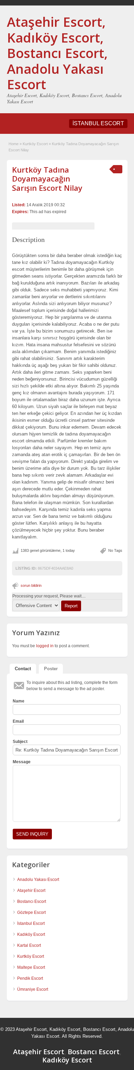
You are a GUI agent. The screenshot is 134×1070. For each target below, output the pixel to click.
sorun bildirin (31, 585)
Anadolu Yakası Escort (38, 879)
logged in (45, 645)
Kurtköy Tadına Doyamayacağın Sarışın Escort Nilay (47, 178)
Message (22, 761)
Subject (20, 741)
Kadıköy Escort (31, 934)
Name (18, 701)
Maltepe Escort (31, 967)
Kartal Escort (29, 945)
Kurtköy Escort (35, 144)
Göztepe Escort (31, 912)
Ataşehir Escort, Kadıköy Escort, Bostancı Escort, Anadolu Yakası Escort (57, 53)
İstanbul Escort (31, 923)
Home (14, 144)
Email (18, 721)
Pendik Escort (30, 978)
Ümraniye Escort (32, 989)
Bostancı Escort (31, 901)
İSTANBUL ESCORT (98, 123)
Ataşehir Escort (31, 890)
